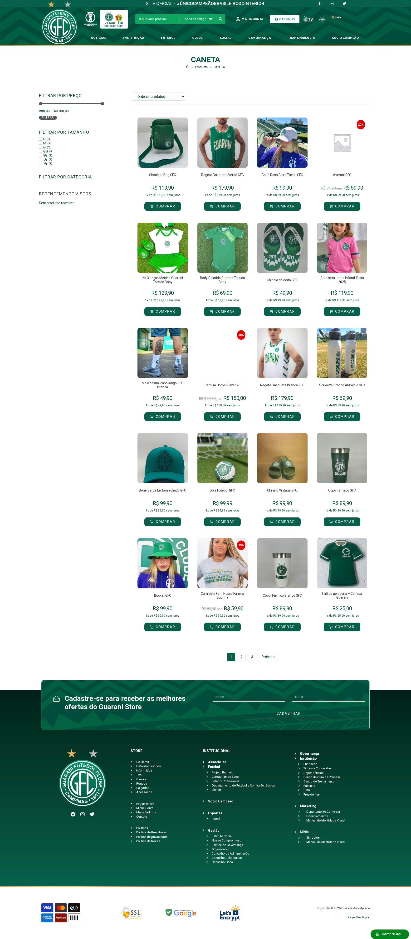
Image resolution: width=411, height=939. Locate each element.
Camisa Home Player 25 (222, 385)
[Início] (187, 67)
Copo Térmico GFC (342, 490)
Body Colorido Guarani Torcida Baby (222, 280)
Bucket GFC (162, 595)
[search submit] (220, 19)
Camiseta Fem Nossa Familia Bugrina (222, 596)
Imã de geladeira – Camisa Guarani (342, 596)
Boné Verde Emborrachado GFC (162, 490)
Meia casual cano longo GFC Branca (162, 385)
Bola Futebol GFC (222, 490)
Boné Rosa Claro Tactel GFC (282, 175)
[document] (387, 933)
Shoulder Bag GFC (162, 175)
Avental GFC (342, 175)
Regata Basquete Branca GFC (282, 385)
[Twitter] (92, 814)
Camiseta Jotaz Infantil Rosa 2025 (342, 280)
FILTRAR (48, 117)
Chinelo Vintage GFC (282, 490)
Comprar (165, 206)
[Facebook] (73, 814)
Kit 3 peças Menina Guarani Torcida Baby (162, 280)
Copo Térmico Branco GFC (282, 595)
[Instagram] (82, 814)
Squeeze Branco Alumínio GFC (342, 385)
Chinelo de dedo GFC (282, 280)
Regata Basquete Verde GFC (222, 175)
